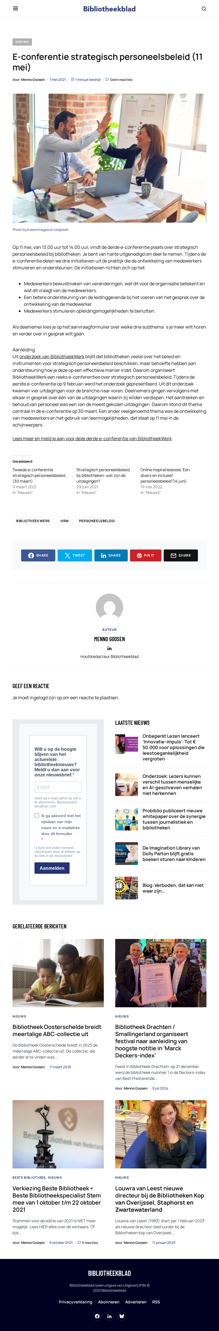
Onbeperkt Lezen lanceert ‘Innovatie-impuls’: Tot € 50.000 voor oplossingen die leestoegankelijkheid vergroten (174, 747)
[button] (16, 8)
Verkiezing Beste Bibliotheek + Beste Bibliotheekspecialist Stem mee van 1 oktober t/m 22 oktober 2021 (57, 1198)
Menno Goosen (109, 638)
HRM (64, 520)
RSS (156, 1302)
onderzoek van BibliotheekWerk (51, 356)
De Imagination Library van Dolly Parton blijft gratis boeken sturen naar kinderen (174, 853)
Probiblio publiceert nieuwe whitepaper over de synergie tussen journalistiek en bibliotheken (174, 819)
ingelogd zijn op (46, 697)
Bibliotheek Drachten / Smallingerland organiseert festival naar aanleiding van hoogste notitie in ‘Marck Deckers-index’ (151, 1041)
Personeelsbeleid (97, 520)
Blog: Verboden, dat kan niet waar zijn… (173, 888)
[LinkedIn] (109, 1316)
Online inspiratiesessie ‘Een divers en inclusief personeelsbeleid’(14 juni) (165, 475)
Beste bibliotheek (29, 1177)
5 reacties (90, 1242)
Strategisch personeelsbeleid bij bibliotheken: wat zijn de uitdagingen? (103, 475)
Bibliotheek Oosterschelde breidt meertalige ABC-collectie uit (57, 1030)
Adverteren (136, 1302)
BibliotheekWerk (33, 520)
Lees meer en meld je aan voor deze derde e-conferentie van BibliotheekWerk (92, 438)
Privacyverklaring (75, 1302)
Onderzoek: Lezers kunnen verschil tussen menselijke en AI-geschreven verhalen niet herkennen (172, 784)
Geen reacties (121, 79)
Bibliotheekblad (109, 1273)
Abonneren (108, 1302)
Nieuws (22, 42)
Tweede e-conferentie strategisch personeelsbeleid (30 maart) (39, 475)
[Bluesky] (121, 1316)
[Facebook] (97, 1316)
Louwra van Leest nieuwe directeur (159, 1198)
